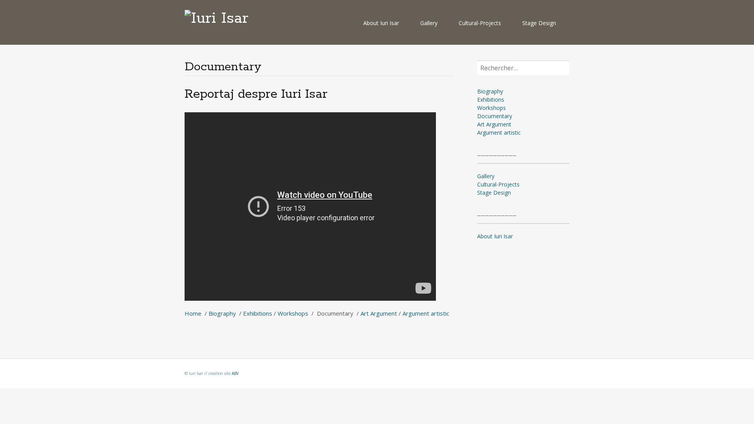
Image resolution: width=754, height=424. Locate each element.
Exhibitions (257, 313)
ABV (235, 373)
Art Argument (379, 313)
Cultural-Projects (480, 23)
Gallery (428, 23)
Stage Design (539, 23)
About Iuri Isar (381, 23)
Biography (223, 313)
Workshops (293, 313)
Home (193, 313)
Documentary (494, 116)
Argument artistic (426, 313)
